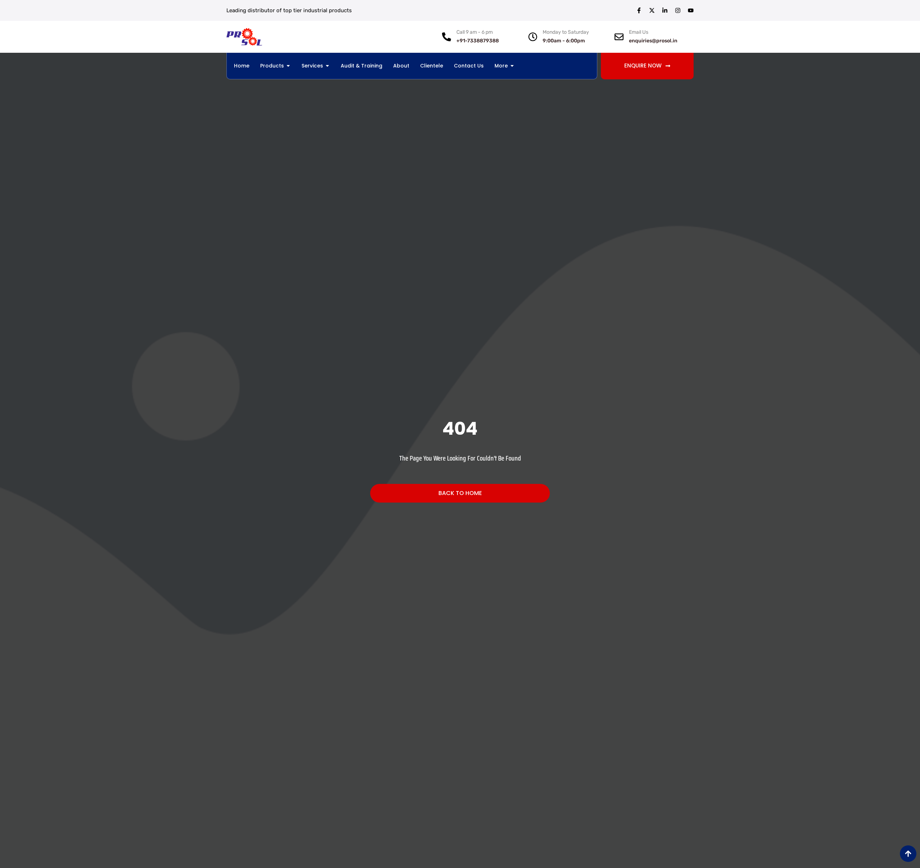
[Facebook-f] (639, 10)
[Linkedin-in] (665, 10)
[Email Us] (619, 36)
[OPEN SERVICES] (327, 66)
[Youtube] (691, 10)
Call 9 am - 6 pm (474, 32)
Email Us (638, 32)
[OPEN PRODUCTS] (288, 66)
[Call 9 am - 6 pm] (446, 36)
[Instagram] (678, 10)
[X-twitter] (652, 10)
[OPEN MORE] (512, 66)
